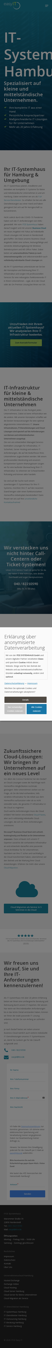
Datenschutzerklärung (14, 683)
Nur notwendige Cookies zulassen (15, 709)
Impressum (32, 683)
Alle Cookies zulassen (36, 709)
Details (25, 699)
